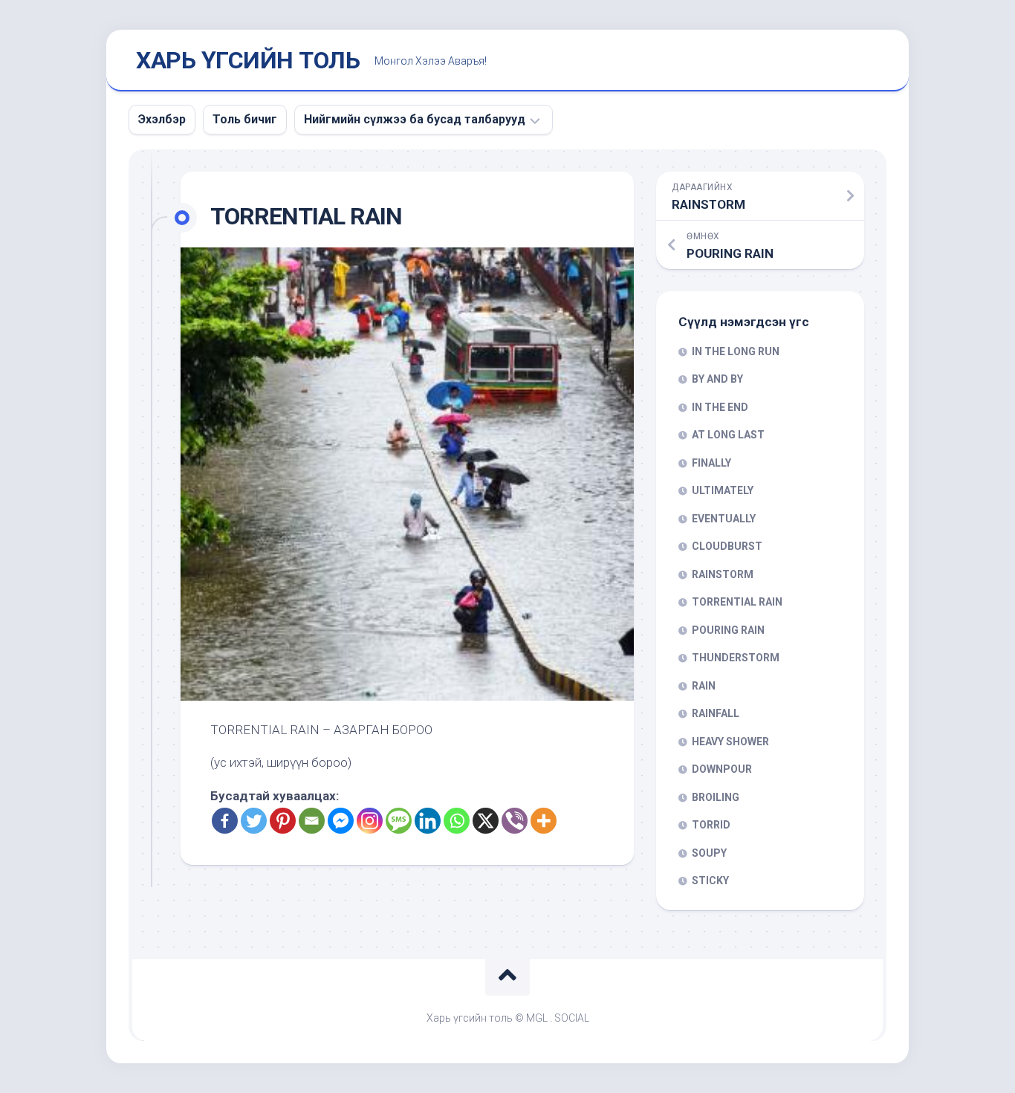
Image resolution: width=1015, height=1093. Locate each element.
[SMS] (399, 821)
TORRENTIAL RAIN (737, 602)
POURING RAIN (728, 630)
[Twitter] (254, 821)
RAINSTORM (722, 574)
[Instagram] (370, 821)
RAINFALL (715, 713)
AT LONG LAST (728, 435)
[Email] (312, 821)
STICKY (710, 880)
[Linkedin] (428, 821)
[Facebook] (225, 821)
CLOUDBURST (727, 546)
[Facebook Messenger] (341, 821)
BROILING (715, 797)
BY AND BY (717, 379)
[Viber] (515, 821)
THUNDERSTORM (735, 658)
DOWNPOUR (722, 769)
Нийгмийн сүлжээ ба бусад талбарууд (414, 119)
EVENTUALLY (724, 519)
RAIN (704, 686)
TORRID (711, 825)
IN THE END (720, 407)
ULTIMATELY (722, 490)
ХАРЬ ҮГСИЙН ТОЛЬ (248, 60)
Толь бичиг (245, 119)
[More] (544, 821)
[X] (486, 821)
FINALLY (711, 463)
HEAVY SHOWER (730, 741)
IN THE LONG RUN (735, 351)
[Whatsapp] (457, 821)
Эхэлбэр (162, 119)
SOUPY (709, 853)
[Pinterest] (283, 821)
